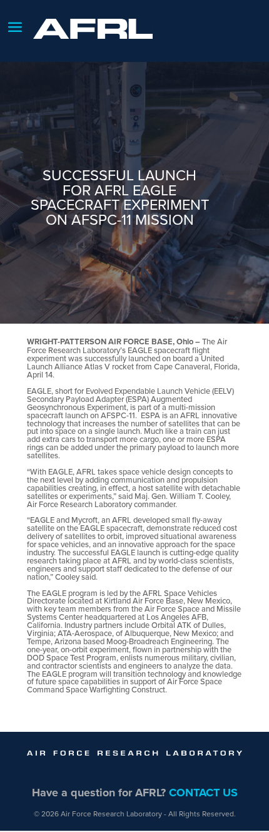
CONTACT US (203, 792)
